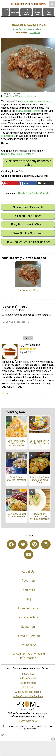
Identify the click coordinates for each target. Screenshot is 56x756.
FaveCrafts (28, 673)
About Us (28, 571)
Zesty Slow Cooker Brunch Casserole (16, 515)
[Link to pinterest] (34, 544)
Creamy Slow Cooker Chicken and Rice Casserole (39, 516)
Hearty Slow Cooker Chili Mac (34, 193)
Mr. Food (28, 687)
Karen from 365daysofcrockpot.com (29, 29)
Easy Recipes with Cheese (28, 224)
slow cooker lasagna (29, 110)
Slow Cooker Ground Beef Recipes (28, 242)
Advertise (28, 581)
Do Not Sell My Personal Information (28, 656)
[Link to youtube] (28, 554)
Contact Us (28, 590)
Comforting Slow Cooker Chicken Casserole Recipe (16, 443)
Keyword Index (28, 608)
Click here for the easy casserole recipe (28, 163)
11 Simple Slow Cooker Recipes (24, 152)
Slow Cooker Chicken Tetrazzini (16, 478)
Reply (5, 393)
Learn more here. (28, 720)
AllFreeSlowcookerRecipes (28, 696)
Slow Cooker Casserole (28, 233)
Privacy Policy (28, 617)
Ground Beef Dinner (28, 216)
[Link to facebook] (11, 544)
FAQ (28, 599)
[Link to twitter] (23, 544)
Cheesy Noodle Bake (28, 290)
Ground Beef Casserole (28, 207)
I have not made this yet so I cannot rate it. (28, 314)
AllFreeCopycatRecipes (28, 691)
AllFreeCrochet (28, 678)
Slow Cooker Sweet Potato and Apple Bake (39, 480)
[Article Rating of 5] (21, 32)
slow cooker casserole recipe (36, 101)
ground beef (7, 135)
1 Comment (35, 32)
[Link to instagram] (46, 544)
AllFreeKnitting (28, 682)
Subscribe (28, 626)
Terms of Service (28, 636)
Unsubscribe (28, 645)
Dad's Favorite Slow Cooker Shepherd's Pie (39, 443)
